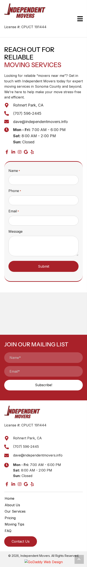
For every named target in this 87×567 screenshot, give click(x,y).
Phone (14, 191)
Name (14, 171)
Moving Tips (14, 524)
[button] (7, 152)
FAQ (8, 531)
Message (15, 231)
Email (13, 211)
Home (9, 498)
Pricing (10, 518)
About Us (12, 505)
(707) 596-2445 (27, 113)
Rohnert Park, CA (28, 105)
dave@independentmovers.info (40, 121)
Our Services (15, 511)
